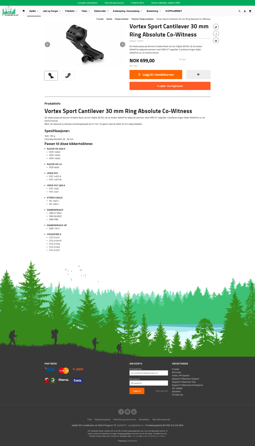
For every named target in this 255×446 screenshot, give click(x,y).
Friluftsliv (70, 10)
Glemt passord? (162, 391)
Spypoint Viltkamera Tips (184, 381)
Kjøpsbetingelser (102, 419)
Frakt (89, 419)
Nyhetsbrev (144, 419)
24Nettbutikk (132, 440)
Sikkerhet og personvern (124, 419)
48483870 (122, 425)
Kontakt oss (177, 394)
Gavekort (176, 391)
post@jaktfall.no (136, 425)
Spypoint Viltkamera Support (185, 378)
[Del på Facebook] (216, 34)
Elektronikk (100, 10)
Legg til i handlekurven (158, 74)
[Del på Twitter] (216, 27)
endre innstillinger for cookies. (154, 436)
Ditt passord (134, 379)
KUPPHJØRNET (173, 10)
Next (125, 44)
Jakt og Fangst (50, 10)
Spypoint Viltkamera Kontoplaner (187, 385)
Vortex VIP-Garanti (180, 375)
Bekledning (152, 10)
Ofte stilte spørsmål (161, 419)
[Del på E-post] (216, 40)
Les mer (135, 436)
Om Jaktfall (177, 388)
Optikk (32, 10)
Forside (100, 18)
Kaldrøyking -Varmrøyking (126, 10)
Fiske (84, 10)
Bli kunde (176, 372)
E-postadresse (135, 369)
